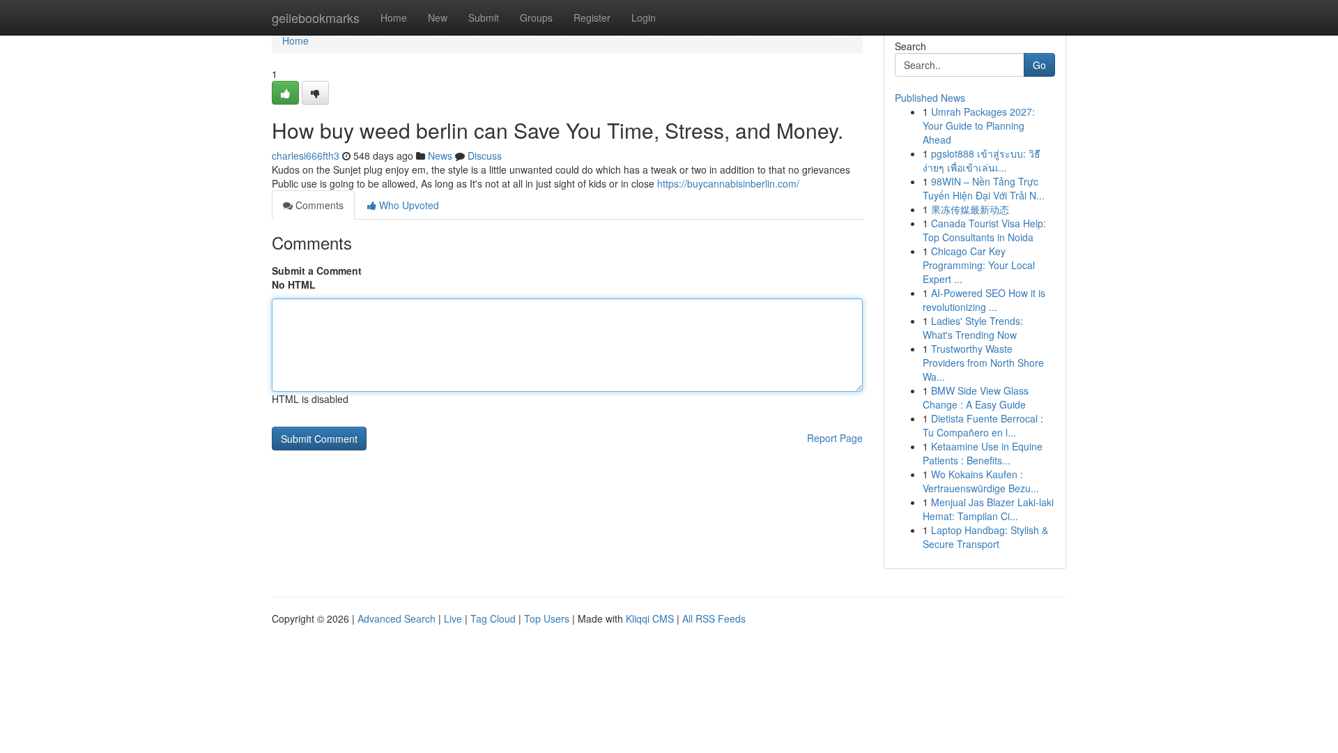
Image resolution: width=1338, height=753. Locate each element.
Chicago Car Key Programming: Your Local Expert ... (979, 265)
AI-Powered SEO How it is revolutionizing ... (984, 300)
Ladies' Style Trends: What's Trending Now (973, 328)
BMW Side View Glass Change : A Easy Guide (976, 397)
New (437, 17)
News (440, 155)
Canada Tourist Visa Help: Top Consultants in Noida (984, 230)
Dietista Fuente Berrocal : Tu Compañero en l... (983, 425)
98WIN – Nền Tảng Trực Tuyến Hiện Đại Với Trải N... (984, 188)
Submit (483, 17)
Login (643, 17)
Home (393, 17)
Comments (318, 205)
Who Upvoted (407, 205)
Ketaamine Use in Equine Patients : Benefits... (983, 453)
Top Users (546, 618)
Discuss (485, 155)
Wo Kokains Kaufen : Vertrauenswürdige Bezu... (981, 481)
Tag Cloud (493, 618)
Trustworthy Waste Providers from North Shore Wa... (983, 362)
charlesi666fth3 (305, 155)
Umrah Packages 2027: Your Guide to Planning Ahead (979, 125)
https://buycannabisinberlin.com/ (728, 183)
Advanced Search (396, 618)
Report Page (835, 438)
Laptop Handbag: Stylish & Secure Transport (985, 537)
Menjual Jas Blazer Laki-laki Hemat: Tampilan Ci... (988, 509)
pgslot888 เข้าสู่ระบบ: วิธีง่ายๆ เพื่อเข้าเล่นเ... (981, 160)
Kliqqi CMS (650, 618)
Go (1039, 65)
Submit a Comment (317, 270)
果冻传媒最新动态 (970, 209)
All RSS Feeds (714, 618)
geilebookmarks (316, 17)
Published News (930, 98)
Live (453, 618)
